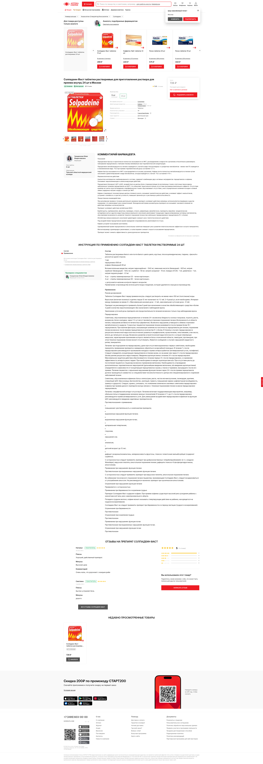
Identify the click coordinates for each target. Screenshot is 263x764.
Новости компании (102, 739)
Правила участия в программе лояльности (182, 728)
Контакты (99, 736)
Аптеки (106, 10)
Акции (69, 10)
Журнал (99, 725)
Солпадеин (141, 101)
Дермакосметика (117, 10)
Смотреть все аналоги (111, 24)
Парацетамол (142, 105)
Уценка (127, 10)
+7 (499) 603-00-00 (76, 716)
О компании (100, 720)
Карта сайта (135, 736)
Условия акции (69, 690)
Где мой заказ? (136, 728)
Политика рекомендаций (175, 736)
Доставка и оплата (137, 720)
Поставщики (100, 733)
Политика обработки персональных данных (182, 725)
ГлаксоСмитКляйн (143, 113)
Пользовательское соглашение (178, 723)
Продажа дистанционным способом (179, 731)
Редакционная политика (175, 733)
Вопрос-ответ (136, 731)
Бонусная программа (92, 10)
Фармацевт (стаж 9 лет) (77, 277)
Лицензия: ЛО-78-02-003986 (76, 747)
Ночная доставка (137, 725)
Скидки (78, 10)
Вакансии (99, 731)
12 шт (113, 95)
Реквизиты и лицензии (174, 720)
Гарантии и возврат (138, 723)
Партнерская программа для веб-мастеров (182, 739)
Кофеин (140, 104)
